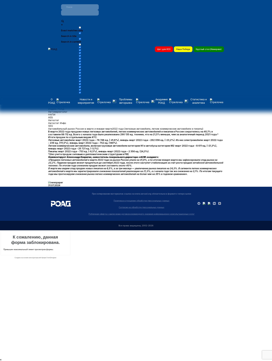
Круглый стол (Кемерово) (209, 49)
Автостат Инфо (57, 123)
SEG (50, 125)
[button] (91, 101)
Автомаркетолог (57, 111)
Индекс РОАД (56, 109)
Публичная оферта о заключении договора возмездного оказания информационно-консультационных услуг (142, 214)
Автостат (53, 120)
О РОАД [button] (51, 101)
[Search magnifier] (62, 21)
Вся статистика (57, 106)
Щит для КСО (163, 49)
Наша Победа (183, 49)
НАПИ (51, 114)
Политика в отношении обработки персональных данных (141, 200)
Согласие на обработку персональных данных (141, 207)
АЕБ (50, 117)
